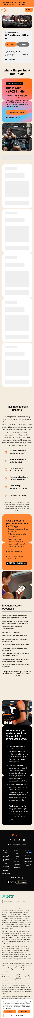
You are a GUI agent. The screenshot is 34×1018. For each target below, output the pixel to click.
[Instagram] (19, 840)
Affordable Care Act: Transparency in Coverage (17, 866)
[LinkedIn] (24, 840)
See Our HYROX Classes (13, 117)
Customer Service (6, 873)
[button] (20, 10)
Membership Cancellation (17, 845)
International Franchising (6, 869)
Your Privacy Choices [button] (28, 851)
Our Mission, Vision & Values (6, 855)
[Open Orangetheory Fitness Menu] (2, 10)
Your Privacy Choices (17, 1015)
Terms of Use (28, 858)
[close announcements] (32, 3)
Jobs (17, 853)
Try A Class (10, 44)
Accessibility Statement (28, 864)
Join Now (23, 44)
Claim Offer (21, 5)
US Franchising (6, 866)
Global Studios (17, 850)
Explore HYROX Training (16, 112)
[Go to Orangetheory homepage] (9, 10)
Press (6, 863)
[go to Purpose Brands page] (8, 896)
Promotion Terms (28, 861)
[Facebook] (10, 840)
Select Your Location (5, 851)
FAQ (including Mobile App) (6, 860)
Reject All (24, 1011)
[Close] (30, 1002)
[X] (15, 840)
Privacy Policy (28, 856)
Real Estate (16, 861)
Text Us (27, 55)
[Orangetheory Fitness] (17, 835)
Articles (17, 856)
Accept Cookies (10, 1011)
